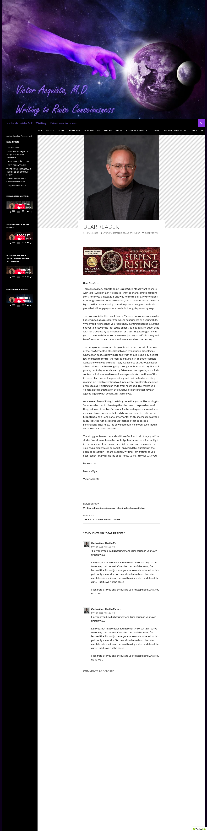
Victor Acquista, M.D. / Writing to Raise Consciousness (41, 123)
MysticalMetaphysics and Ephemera (121, 233)
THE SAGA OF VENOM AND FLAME (101, 517)
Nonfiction (74, 131)
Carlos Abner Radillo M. (103, 543)
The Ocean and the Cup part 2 (19, 161)
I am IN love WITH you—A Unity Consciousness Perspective (17, 154)
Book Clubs (197, 131)
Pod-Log (156, 131)
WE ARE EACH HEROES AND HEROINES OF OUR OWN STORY (19, 172)
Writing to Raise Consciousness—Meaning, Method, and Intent (114, 506)
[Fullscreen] (31, 212)
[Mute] (28, 212)
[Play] (10, 212)
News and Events (92, 131)
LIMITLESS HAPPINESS (16, 165)
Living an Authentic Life (16, 185)
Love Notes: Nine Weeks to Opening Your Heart (126, 131)
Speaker (50, 131)
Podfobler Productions (176, 131)
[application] (19, 208)
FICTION (61, 131)
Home (39, 131)
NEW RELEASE (12, 147)
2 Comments (151, 233)
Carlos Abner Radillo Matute (106, 609)
